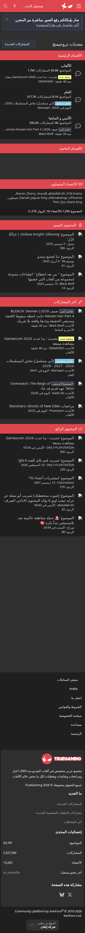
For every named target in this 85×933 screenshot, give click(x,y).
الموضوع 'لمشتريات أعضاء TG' (51, 477)
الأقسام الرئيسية (70, 55)
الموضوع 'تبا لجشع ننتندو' (55, 256)
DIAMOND (45, 81)
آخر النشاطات (73, 822)
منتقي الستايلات (68, 680)
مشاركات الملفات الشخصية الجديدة (59, 813)
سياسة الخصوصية (70, 715)
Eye (63, 202)
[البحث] (5, 6)
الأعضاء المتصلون (64, 184)
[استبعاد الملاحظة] (7, 19)
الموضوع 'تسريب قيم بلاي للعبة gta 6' (46, 460)
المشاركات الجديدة (69, 804)
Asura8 (42, 193)
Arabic (74, 688)
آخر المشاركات (65, 301)
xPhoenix (75, 198)
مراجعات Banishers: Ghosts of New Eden (41, 406)
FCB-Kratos (74, 193)
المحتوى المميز (64, 225)
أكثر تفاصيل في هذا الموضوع (57, 24)
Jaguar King (39, 198)
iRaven (20, 193)
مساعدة (76, 724)
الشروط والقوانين (70, 707)
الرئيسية (76, 733)
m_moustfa (11, 872)
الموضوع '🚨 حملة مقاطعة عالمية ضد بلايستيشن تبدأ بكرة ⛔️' (46, 520)
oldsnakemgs (58, 198)
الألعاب (66, 65)
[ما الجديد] (14, 6)
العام (67, 92)
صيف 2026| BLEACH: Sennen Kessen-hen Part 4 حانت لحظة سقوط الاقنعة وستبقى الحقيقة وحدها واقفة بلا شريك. (39, 316)
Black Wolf (46, 134)
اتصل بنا (76, 698)
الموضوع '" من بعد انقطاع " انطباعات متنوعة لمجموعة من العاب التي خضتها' (41, 276)
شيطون (13, 198)
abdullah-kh (56, 193)
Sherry (31, 193)
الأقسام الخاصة (71, 148)
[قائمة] (79, 6)
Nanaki (25, 198)
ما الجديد (75, 793)
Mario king (74, 202)
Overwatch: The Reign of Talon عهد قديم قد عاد (42, 386)
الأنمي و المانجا (60, 118)
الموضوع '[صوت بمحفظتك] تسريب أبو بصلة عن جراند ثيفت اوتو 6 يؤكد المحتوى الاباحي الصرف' (39, 498)
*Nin (56, 202)
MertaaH (44, 108)
